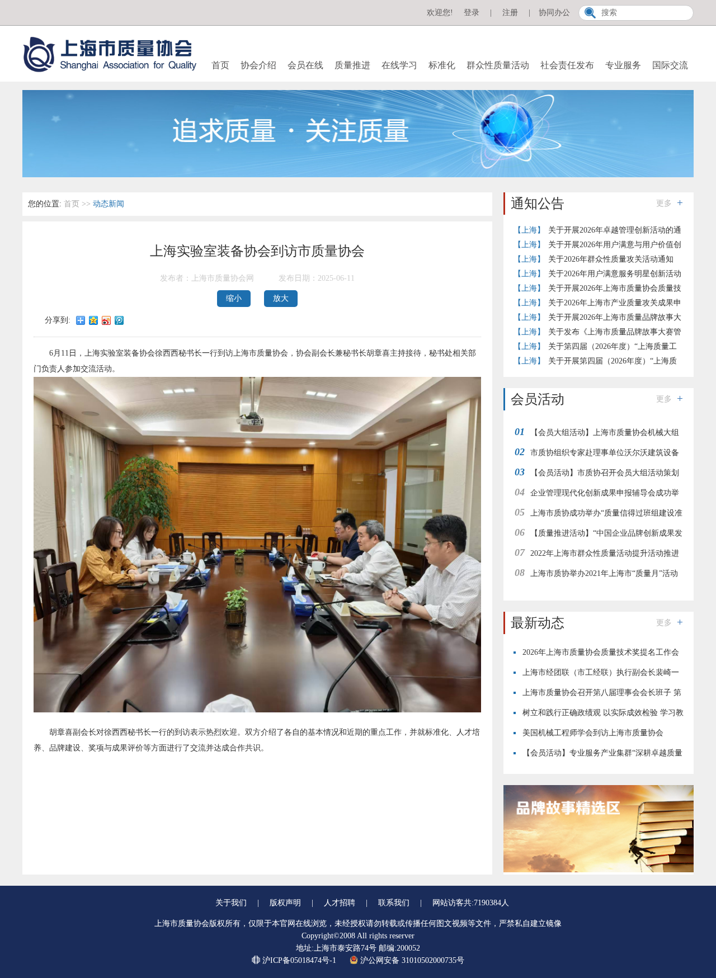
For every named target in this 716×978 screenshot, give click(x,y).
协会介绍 (258, 65)
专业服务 (623, 65)
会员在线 (305, 65)
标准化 (441, 65)
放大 (281, 298)
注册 (510, 12)
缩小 (234, 298)
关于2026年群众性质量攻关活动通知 (610, 259)
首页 (220, 65)
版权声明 (285, 903)
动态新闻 (108, 204)
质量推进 (352, 65)
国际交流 (670, 65)
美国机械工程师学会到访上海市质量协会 (592, 733)
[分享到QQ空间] (93, 320)
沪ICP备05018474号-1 (299, 960)
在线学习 (399, 65)
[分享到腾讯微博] (119, 320)
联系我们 (393, 903)
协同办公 (554, 12)
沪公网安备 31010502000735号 (411, 960)
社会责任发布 (567, 65)
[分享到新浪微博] (106, 320)
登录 (471, 12)
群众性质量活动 (498, 65)
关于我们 (231, 903)
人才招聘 (339, 903)
